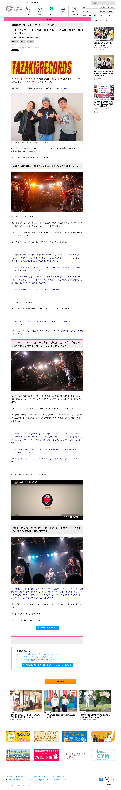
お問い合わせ (32, 780)
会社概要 (9, 776)
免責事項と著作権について (58, 776)
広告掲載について (22, 776)
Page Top (108, 784)
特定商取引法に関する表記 (15, 780)
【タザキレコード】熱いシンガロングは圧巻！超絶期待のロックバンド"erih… (37, 657)
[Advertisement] (60, 767)
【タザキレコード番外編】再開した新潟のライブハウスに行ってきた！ (35, 660)
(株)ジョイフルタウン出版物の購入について (53, 780)
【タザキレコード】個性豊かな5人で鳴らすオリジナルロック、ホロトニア (36, 654)
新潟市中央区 (15, 41)
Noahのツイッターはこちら (47, 628)
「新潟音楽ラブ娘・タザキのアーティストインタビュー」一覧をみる (47, 665)
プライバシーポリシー (38, 776)
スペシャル (23, 41)
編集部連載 (30, 41)
